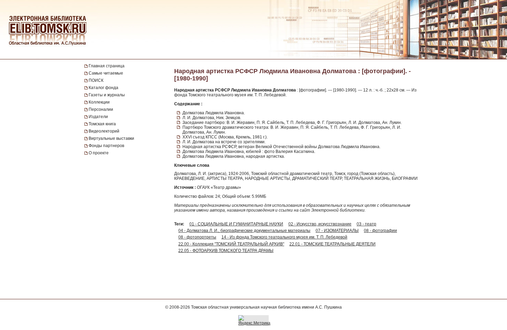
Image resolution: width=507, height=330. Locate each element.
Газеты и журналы (107, 95)
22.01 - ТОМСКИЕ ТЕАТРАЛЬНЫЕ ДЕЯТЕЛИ (332, 244)
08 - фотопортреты (197, 237)
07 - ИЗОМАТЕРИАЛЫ (337, 230)
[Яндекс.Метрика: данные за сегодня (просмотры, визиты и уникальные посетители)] (254, 320)
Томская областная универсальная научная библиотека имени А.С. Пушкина (266, 307)
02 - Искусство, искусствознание (319, 224)
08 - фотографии (380, 230)
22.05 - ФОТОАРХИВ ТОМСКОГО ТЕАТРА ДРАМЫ (226, 250)
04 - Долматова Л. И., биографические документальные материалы (244, 230)
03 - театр (366, 224)
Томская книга (102, 124)
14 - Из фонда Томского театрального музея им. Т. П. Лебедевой (284, 237)
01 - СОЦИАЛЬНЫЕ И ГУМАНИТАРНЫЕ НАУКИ (236, 224)
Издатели (98, 116)
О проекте (99, 153)
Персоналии (101, 109)
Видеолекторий (104, 131)
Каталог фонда (103, 87)
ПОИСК (96, 80)
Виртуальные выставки (111, 138)
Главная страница (107, 66)
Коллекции (99, 102)
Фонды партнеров (106, 145)
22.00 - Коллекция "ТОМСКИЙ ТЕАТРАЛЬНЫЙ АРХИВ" (231, 244)
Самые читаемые (106, 73)
